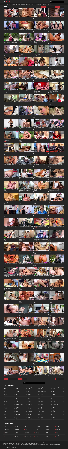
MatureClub (20, 68)
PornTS (57, 433)
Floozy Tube (27, 433)
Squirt (54, 391)
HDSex (4, 166)
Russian (42, 418)
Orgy (41, 407)
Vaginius (57, 436)
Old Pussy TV (58, 425)
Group (29, 405)
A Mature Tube (38, 4)
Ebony (17, 417)
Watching (54, 415)
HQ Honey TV (38, 426)
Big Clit (5, 405)
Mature (42, 394)
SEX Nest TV (7, 429)
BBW (4, 400)
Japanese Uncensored (31, 420)
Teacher (54, 401)
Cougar (17, 400)
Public (41, 414)
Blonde (5, 414)
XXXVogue (5, 253)
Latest (48, 6)
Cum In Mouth (18, 407)
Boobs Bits (47, 435)
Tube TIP (6, 435)
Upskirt (54, 411)
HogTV (50, 179)
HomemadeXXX (36, 141)
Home (4, 4)
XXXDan (20, 117)
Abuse (17, 447)
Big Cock (5, 407)
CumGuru (6, 432)
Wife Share (54, 420)
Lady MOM (16, 432)
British (5, 417)
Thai (53, 405)
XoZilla (20, 43)
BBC (4, 398)
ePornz (26, 426)
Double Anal (18, 414)
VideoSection (5, 19)
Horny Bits (16, 435)
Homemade (30, 411)
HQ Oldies (37, 429)
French (29, 391)
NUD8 (26, 429)
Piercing (42, 410)
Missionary (42, 397)
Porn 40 (6, 426)
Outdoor (42, 408)
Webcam (54, 417)
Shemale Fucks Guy (56, 387)
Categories (23, 4)
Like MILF (47, 438)
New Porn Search (7, 425)
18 (4, 387)
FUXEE (26, 438)
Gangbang (29, 394)
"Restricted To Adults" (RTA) (12, 446)
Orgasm (42, 405)
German (29, 397)
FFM (29, 388)
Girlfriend (29, 400)
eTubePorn (37, 425)
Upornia (35, 31)
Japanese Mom (30, 418)
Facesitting (30, 387)
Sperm (54, 388)
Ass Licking (5, 394)
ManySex (50, 302)
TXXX (19, 92)
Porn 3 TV (16, 436)
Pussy (41, 415)
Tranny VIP (16, 433)
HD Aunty (57, 435)
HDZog (35, 18)
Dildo (17, 411)
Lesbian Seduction (43, 391)
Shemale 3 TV (27, 432)
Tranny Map (37, 432)
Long (62, 6)
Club (16, 395)
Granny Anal (30, 404)
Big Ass (5, 404)
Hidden (29, 410)
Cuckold (17, 405)
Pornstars (28, 4)
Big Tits (5, 410)
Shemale (42, 420)
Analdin (35, 105)
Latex (41, 388)
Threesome (54, 407)
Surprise (54, 398)
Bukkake (5, 418)
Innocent (29, 414)
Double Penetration (19, 415)
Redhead (42, 417)
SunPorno (50, 56)
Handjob (29, 408)
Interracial (29, 415)
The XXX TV (17, 425)
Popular (43, 6)
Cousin (17, 401)
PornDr (35, 153)
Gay (29, 395)
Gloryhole (29, 401)
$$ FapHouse (5, 92)
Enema (17, 418)
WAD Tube (57, 426)
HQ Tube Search (17, 429)
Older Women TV (28, 436)
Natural (42, 400)
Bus (4, 420)
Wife (53, 418)
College (17, 397)
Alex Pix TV (57, 432)
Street (54, 395)
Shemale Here (38, 435)
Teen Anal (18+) (55, 404)
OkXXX (35, 277)
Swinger (54, 400)
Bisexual (5, 411)
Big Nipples (5, 408)
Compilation (18, 398)
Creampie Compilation (19, 404)
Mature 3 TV (37, 433)
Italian (29, 417)
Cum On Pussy (18, 408)
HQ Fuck (6, 1)
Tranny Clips (49, 4)
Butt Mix (44, 4)
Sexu (19, 56)
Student (54, 397)
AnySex (20, 315)
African (5, 388)
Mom (41, 398)
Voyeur (54, 414)
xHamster (20, 18)
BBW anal (5, 401)
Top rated (18, 4)
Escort (17, 420)
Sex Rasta (37, 438)
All (57, 6)
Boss (5, 415)
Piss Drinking (42, 411)
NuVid (50, 204)
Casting (17, 388)
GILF (29, 398)
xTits (50, 167)
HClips (50, 18)
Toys (53, 408)
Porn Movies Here (28, 435)
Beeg (4, 55)
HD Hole (16, 426)
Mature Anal (42, 395)
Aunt (4, 397)
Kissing (42, 387)
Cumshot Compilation (19, 410)
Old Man (42, 404)
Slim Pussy (47, 429)
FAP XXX (26, 425)
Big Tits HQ (47, 426)
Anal (4, 391)
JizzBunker (50, 154)
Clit (16, 394)
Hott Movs (47, 432)
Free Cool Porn (58, 429)
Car (16, 387)
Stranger (54, 394)
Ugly (53, 410)
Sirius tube (47, 433)
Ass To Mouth (6, 395)
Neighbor (42, 401)
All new (8, 4)
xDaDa (47, 425)
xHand (35, 253)
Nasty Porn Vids (17, 438)
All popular (13, 4)
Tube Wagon (58, 438)
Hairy (29, 407)
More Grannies (38, 436)
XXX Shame (47, 436)
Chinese (17, 391)
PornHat (35, 203)
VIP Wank (33, 4)
